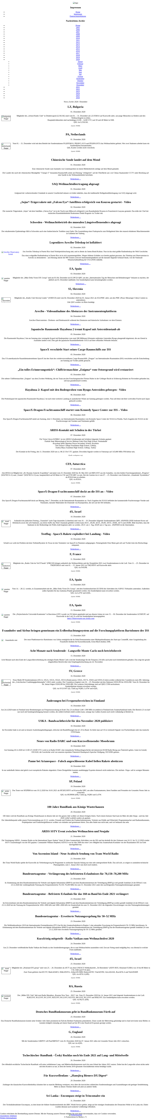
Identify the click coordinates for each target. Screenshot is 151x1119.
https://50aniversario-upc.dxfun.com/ (80, 618)
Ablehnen (13, 1116)
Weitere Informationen (8, 1118)
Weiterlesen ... (75, 179)
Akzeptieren (4, 1116)
